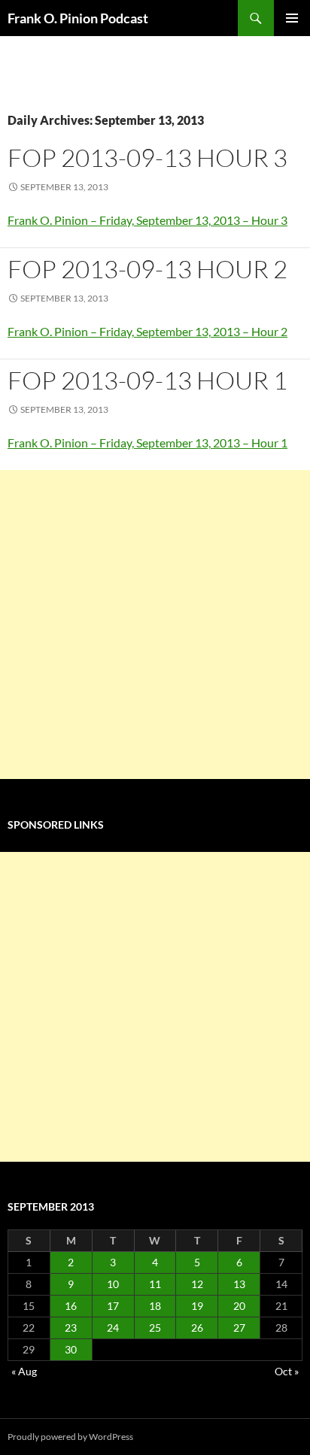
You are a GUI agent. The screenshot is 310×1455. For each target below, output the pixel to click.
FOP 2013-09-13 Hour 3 (147, 157)
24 (113, 1327)
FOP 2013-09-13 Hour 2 (147, 268)
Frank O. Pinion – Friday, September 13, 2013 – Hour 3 (147, 220)
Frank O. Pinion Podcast (78, 18)
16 (71, 1305)
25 (155, 1327)
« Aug (24, 1371)
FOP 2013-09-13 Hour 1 (147, 380)
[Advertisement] (155, 625)
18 (155, 1305)
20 (239, 1305)
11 (155, 1284)
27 (239, 1327)
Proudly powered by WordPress (70, 1436)
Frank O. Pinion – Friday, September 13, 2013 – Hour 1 (147, 442)
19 (197, 1305)
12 (197, 1284)
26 (197, 1327)
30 (71, 1349)
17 (113, 1305)
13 (239, 1284)
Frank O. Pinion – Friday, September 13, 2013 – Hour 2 (147, 331)
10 (113, 1284)
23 (71, 1327)
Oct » (287, 1371)
